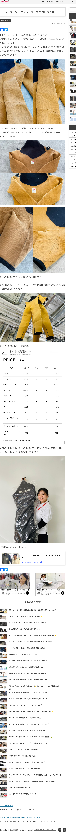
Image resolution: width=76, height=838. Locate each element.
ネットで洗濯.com (5, 20)
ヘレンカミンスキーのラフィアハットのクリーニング (25, 705)
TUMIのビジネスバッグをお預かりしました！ (23, 756)
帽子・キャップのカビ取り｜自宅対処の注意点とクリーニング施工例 (30, 642)
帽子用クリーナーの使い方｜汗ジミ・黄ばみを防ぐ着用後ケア (28, 673)
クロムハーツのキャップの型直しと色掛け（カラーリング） (27, 762)
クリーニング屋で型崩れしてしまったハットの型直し (25, 769)
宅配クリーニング (61, 1)
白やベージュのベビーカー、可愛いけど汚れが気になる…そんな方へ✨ (31, 711)
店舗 (42, 1)
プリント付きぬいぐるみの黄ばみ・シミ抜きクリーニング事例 (28, 692)
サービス (70, 1)
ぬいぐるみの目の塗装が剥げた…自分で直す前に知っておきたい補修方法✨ (32, 635)
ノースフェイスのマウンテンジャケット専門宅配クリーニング (28, 699)
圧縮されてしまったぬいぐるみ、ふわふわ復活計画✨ (25, 616)
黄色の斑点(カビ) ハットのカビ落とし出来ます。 (24, 654)
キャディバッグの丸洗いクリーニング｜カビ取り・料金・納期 (28, 680)
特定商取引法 (38, 830)
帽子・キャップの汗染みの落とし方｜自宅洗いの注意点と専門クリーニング (32, 610)
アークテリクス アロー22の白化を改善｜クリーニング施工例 (27, 623)
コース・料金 (50, 1)
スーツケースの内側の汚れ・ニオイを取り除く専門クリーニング (29, 724)
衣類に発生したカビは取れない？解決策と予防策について (27, 667)
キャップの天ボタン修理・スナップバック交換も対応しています (29, 743)
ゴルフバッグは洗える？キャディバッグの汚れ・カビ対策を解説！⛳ (30, 737)
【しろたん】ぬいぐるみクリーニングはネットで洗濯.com (27, 730)
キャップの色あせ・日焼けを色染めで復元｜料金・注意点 (27, 648)
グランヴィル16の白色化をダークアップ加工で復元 (25, 718)
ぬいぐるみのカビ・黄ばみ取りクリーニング (22, 794)
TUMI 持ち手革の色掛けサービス (19, 788)
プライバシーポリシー (49, 830)
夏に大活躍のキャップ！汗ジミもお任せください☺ (24, 629)
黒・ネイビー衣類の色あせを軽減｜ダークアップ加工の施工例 (28, 661)
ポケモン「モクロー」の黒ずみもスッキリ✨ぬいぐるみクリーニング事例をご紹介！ (34, 687)
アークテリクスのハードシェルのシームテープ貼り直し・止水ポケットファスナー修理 (35, 776)
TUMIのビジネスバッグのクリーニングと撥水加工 (24, 749)
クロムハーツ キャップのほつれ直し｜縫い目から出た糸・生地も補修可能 (32, 781)
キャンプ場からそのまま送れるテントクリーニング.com (20, 817)
